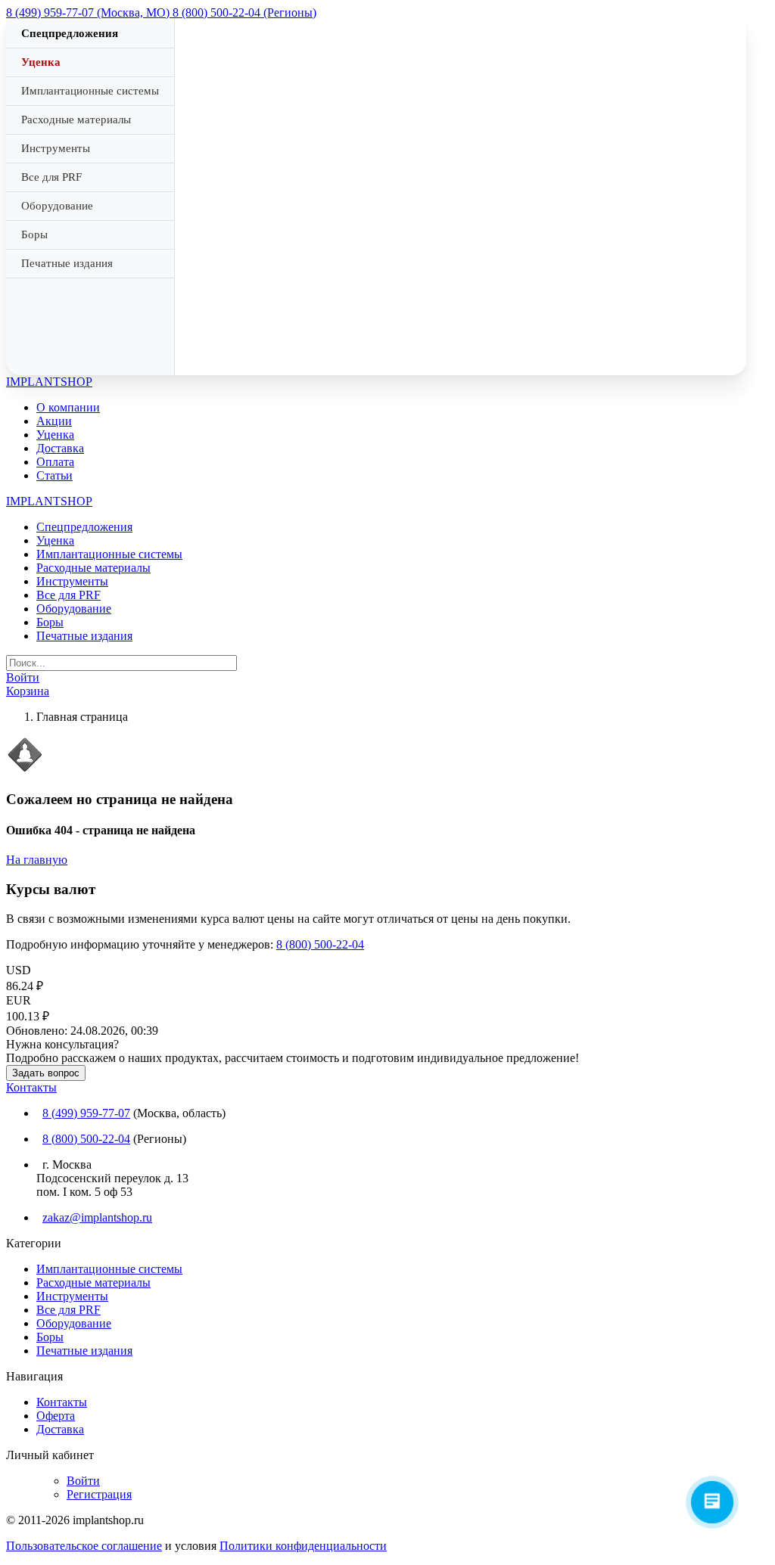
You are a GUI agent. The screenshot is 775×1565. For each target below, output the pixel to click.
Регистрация (99, 1494)
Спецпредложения (69, 33)
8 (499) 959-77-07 (86, 1113)
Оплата (55, 461)
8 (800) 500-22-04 (320, 944)
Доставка (60, 448)
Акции (54, 421)
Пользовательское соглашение (84, 1545)
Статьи (54, 475)
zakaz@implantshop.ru (97, 1217)
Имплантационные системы (90, 91)
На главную (36, 859)
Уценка (41, 62)
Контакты (31, 1087)
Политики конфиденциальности (303, 1545)
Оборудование (57, 206)
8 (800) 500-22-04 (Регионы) (244, 12)
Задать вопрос (45, 1073)
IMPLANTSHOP (49, 381)
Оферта (55, 1415)
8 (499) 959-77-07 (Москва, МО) (89, 12)
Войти (83, 1480)
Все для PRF (51, 177)
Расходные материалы (76, 119)
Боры (34, 234)
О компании (68, 407)
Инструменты (55, 148)
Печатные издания (67, 263)
